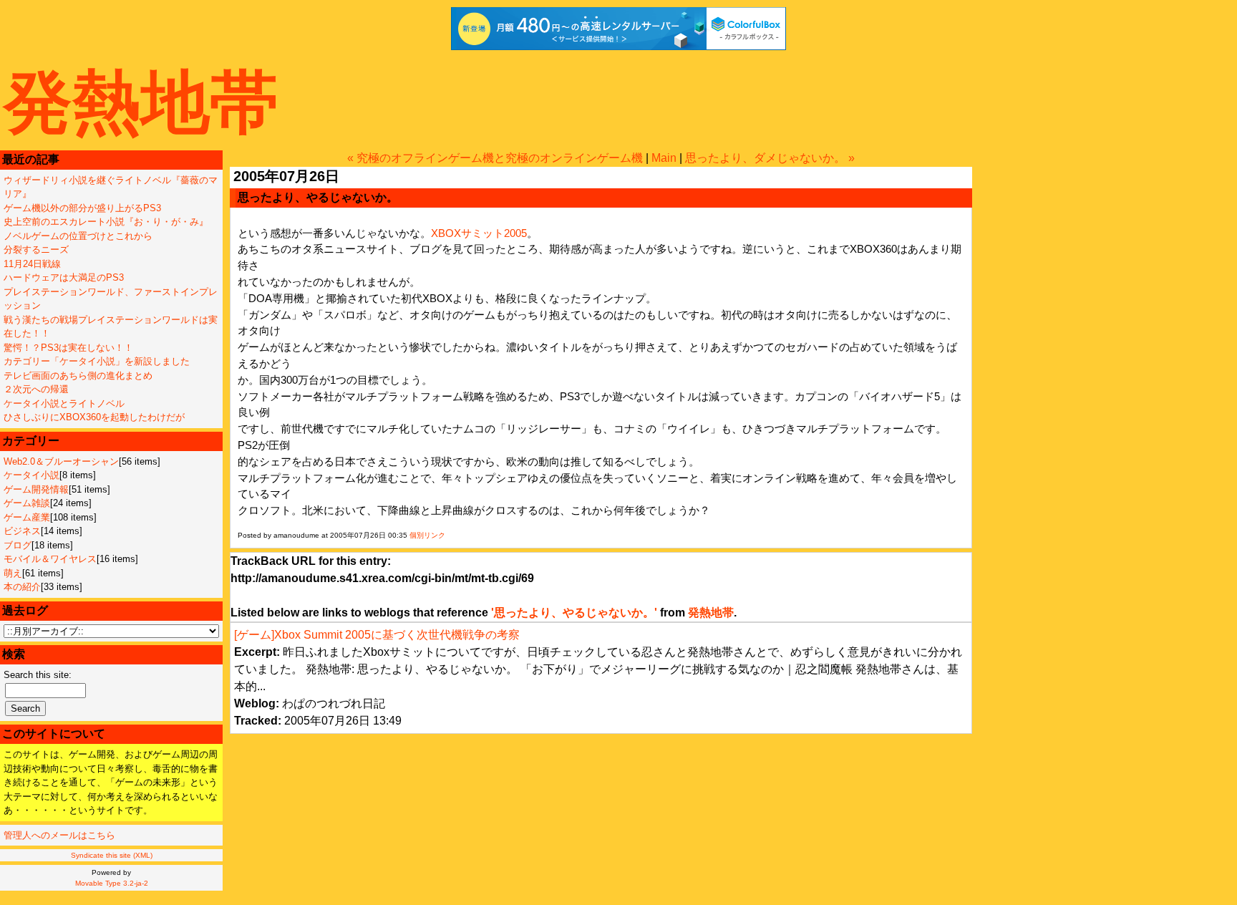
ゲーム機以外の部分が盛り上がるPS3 (82, 208)
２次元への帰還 (36, 389)
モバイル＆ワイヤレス (50, 558)
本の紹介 (22, 586)
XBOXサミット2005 (479, 233)
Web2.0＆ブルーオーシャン (61, 461)
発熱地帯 (141, 102)
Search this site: (38, 674)
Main (663, 158)
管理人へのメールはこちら (59, 835)
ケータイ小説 (31, 475)
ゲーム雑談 (27, 503)
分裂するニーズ (36, 249)
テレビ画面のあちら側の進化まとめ (78, 375)
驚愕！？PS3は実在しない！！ (68, 347)
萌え (13, 573)
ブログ (17, 545)
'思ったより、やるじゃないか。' (574, 612)
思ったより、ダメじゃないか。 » (770, 158)
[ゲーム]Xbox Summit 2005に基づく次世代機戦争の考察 (377, 635)
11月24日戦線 (32, 263)
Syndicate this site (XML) (111, 855)
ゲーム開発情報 (36, 489)
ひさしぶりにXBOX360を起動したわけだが (94, 417)
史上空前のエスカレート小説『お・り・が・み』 (106, 221)
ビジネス (22, 531)
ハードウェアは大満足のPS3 (64, 277)
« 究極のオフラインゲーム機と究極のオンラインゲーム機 (495, 158)
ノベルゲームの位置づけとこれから (78, 236)
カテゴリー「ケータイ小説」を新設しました (97, 361)
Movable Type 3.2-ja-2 (111, 883)
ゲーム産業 (27, 517)
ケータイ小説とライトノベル (64, 403)
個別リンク (427, 535)
